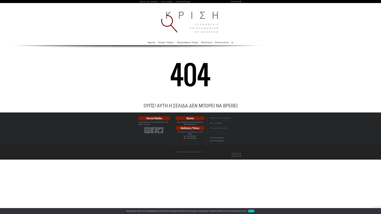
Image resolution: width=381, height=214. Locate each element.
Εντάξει (251, 211)
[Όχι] (379, 211)
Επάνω (235, 155)
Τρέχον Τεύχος (166, 42)
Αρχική (151, 42)
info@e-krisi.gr (190, 124)
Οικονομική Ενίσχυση (219, 128)
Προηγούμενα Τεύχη (187, 42)
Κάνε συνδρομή (216, 123)
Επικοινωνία (222, 42)
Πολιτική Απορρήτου (217, 138)
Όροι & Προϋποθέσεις (217, 141)
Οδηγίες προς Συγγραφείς (220, 118)
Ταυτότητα (206, 42)
